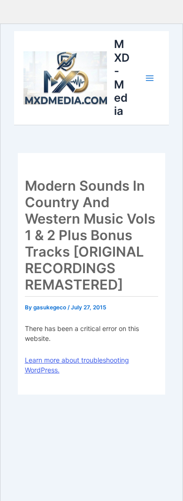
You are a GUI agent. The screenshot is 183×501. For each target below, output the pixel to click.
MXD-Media (122, 77)
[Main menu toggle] (150, 78)
